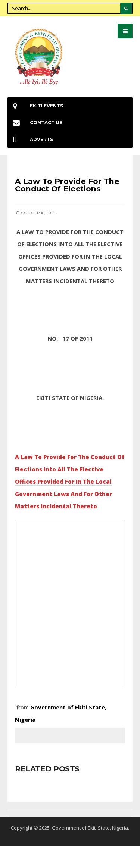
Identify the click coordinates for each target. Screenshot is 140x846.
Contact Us (46, 122)
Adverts (41, 139)
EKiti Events (46, 106)
